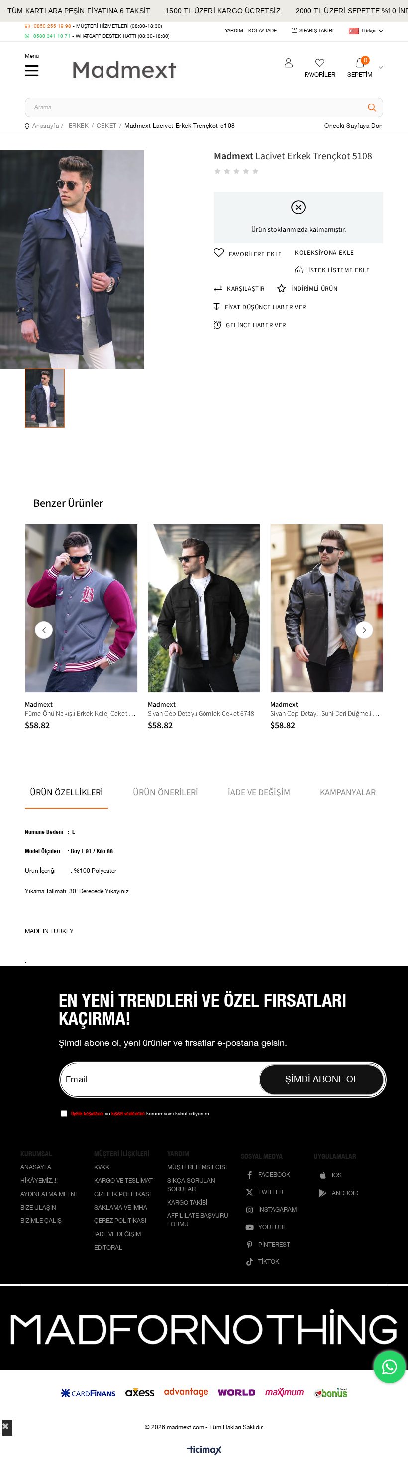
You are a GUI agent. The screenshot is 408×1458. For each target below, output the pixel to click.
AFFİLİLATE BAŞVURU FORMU (197, 1220)
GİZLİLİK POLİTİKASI (122, 1195)
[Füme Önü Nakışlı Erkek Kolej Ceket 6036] (81, 608)
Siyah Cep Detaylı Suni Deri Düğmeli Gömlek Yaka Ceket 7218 (326, 713)
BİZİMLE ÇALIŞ (41, 1221)
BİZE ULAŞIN (38, 1208)
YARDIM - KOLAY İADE (251, 31)
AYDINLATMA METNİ (48, 1195)
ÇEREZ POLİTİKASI (120, 1221)
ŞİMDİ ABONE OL (321, 1080)
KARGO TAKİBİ (187, 1203)
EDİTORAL (108, 1248)
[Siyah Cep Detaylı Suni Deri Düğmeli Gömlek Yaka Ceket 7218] (327, 608)
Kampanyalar (348, 792)
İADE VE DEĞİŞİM (117, 1235)
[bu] (204, 1328)
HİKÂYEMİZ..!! (39, 1181)
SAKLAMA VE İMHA (120, 1208)
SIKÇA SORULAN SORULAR (191, 1185)
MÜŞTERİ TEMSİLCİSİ (197, 1168)
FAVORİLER (320, 75)
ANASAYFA (35, 1168)
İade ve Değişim (259, 792)
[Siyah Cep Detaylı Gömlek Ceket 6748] (204, 608)
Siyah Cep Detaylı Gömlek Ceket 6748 (201, 713)
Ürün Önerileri (165, 792)
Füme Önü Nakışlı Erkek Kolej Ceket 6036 (81, 713)
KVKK (101, 1168)
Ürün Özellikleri (66, 792)
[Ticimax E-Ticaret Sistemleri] (204, 1451)
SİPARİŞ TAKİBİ (316, 31)
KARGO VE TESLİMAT (123, 1181)
